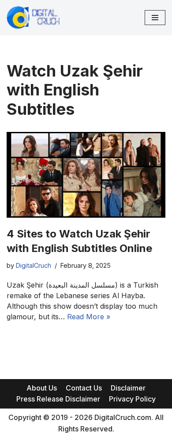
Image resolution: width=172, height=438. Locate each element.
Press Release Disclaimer (58, 398)
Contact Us (84, 387)
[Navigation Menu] (155, 17)
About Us (41, 387)
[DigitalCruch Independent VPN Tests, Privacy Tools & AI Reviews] (33, 17)
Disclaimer (128, 387)
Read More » (88, 316)
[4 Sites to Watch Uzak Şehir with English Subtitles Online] (86, 175)
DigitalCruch (33, 265)
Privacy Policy (132, 398)
